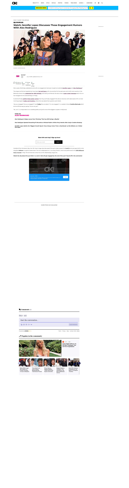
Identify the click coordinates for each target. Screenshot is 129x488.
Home (14, 20)
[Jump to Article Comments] (14, 82)
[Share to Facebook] (18, 82)
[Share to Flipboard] (28, 82)
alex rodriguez (25, 20)
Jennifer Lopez (66, 88)
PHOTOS (60, 2)
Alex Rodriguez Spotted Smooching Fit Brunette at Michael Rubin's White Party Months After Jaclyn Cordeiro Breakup (48, 122)
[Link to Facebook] (95, 2)
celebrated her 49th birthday (33, 93)
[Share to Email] (32, 82)
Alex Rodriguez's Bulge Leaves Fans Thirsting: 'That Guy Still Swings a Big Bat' (37, 119)
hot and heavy (43, 91)
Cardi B (67, 148)
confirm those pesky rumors (31, 98)
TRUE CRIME (74, 2)
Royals (54, 2)
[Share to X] (23, 82)
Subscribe (89, 2)
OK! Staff (23, 75)
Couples (19, 20)
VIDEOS (66, 2)
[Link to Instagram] (98, 2)
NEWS (42, 2)
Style (47, 2)
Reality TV (36, 2)
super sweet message (70, 93)
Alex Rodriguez (77, 88)
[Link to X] (102, 2)
